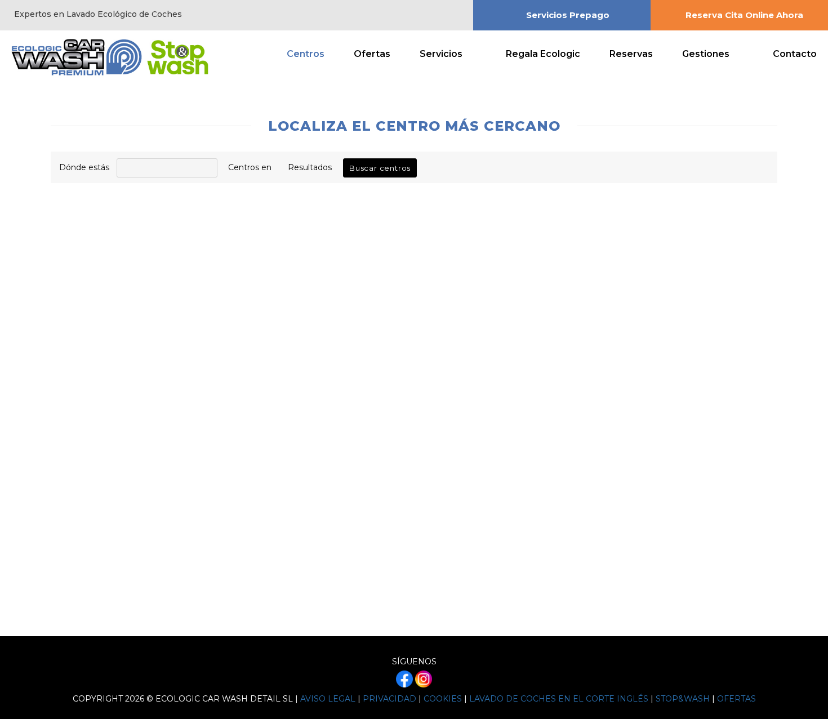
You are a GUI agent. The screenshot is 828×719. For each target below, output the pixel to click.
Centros (305, 53)
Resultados (310, 167)
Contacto (795, 53)
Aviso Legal (327, 699)
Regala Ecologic (543, 53)
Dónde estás (84, 167)
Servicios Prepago (567, 15)
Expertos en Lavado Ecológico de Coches (98, 14)
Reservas (631, 53)
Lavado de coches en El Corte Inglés (558, 699)
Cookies (443, 699)
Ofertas (372, 53)
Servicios (441, 53)
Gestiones (705, 53)
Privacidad (389, 699)
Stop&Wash (683, 699)
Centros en (249, 167)
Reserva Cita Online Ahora (744, 15)
